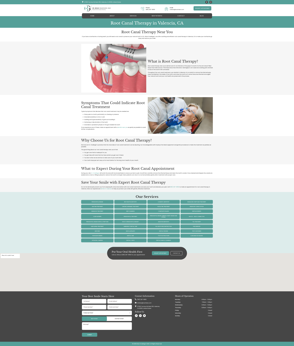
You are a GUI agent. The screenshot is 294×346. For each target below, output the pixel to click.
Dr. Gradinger (95, 173)
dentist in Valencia (106, 189)
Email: (171, 8)
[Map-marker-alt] (144, 315)
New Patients (157, 16)
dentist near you (122, 127)
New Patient (94, 318)
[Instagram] (210, 2)
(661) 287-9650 (150, 9)
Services (133, 16)
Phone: (148, 8)
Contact (181, 16)
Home (92, 16)
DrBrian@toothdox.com (177, 9)
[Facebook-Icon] (206, 2)
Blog (202, 16)
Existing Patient (119, 318)
